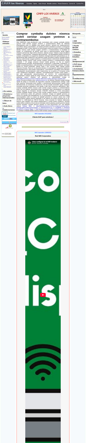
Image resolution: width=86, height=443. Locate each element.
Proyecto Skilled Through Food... (6, 67)
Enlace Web (27, 106)
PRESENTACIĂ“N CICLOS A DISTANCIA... (8, 75)
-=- (77, 27)
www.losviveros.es (42, 80)
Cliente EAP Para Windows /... (6, 50)
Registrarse (5, 39)
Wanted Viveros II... (7, 51)
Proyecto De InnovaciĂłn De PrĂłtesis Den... (8, 55)
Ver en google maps (59, 19)
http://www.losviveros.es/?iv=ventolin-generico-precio (53, 109)
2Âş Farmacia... (6, 59)
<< (70, 27)
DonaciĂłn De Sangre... (8, 48)
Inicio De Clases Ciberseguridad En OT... (8, 69)
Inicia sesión (5, 37)
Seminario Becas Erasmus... (6, 61)
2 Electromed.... (6, 60)
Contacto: (45, 17)
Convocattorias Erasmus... (6, 71)
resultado (58, 107)
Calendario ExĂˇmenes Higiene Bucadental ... (7, 65)
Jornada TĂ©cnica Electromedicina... (7, 58)
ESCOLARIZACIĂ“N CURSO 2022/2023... (7, 87)
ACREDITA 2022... (7, 73)
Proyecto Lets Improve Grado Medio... (7, 63)
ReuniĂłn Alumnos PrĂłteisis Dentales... (7, 77)
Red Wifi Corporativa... (7, 74)
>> (84, 27)
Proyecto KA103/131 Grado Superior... (7, 81)
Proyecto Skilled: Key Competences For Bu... (7, 79)
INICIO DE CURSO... (7, 72)
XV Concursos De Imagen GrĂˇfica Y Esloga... (7, 47)
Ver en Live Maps (59, 20)
